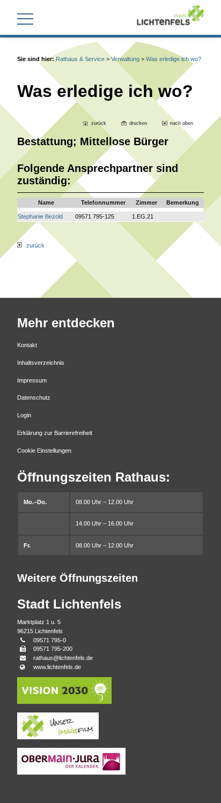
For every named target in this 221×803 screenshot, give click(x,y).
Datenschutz (33, 397)
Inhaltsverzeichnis (40, 362)
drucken (138, 123)
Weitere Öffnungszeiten (77, 578)
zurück (98, 123)
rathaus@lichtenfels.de (63, 658)
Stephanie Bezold (40, 216)
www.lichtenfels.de (57, 667)
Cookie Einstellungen (44, 450)
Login (24, 415)
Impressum (32, 380)
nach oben (181, 123)
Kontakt (27, 345)
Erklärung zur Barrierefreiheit (54, 433)
